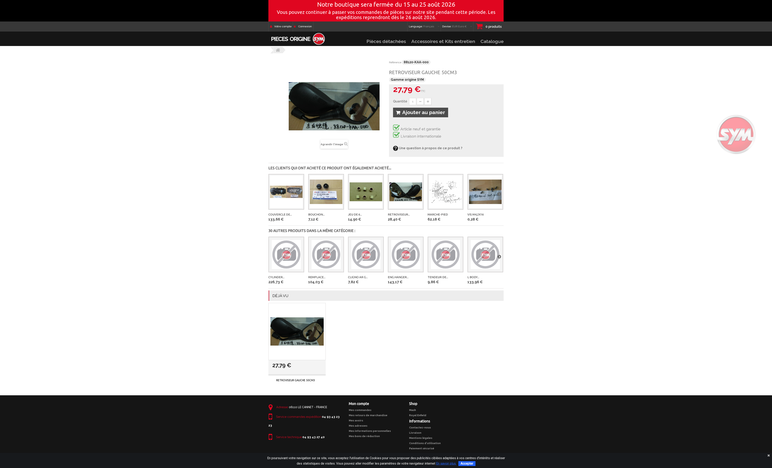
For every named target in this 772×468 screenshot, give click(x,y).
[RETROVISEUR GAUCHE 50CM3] (297, 331)
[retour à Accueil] (278, 50)
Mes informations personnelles (370, 430)
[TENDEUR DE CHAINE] (445, 254)
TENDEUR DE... (438, 277)
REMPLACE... (316, 277)
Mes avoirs (356, 420)
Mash (412, 410)
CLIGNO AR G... (358, 277)
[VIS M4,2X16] (485, 192)
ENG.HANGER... (398, 277)
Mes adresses (358, 425)
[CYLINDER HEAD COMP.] (286, 254)
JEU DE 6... (355, 214)
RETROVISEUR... (399, 214)
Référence (395, 62)
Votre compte (283, 26)
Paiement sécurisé (421, 448)
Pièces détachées (386, 41)
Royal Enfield (417, 415)
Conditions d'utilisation (425, 443)
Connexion (305, 26)
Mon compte (359, 404)
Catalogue (492, 41)
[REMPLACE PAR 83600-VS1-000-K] (326, 254)
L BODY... (473, 277)
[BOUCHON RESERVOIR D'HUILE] (326, 192)
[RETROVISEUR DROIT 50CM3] (406, 192)
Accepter (467, 463)
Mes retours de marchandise (368, 415)
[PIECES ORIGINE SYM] (297, 39)
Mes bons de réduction (364, 436)
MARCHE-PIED (438, 214)
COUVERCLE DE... (280, 214)
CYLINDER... (276, 277)
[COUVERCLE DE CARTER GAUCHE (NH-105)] (286, 192)
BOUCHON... (316, 214)
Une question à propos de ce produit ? (430, 148)
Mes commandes (360, 410)
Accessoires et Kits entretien (443, 41)
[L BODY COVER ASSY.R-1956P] (485, 254)
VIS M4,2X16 (475, 214)
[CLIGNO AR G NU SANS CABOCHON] (366, 254)
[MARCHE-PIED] (445, 192)
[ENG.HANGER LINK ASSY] (406, 254)
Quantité (400, 101)
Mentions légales (420, 437)
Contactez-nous (420, 427)
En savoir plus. (446, 463)
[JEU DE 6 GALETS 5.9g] (366, 192)
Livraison (415, 432)
